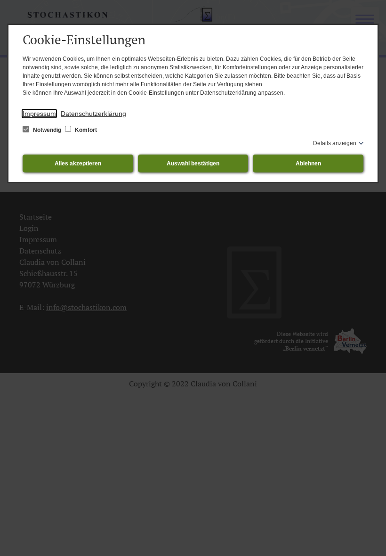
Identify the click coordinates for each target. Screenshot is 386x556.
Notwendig (47, 130)
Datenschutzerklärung (93, 113)
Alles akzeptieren (78, 163)
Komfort (85, 130)
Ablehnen (308, 163)
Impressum (39, 113)
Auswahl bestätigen (193, 163)
